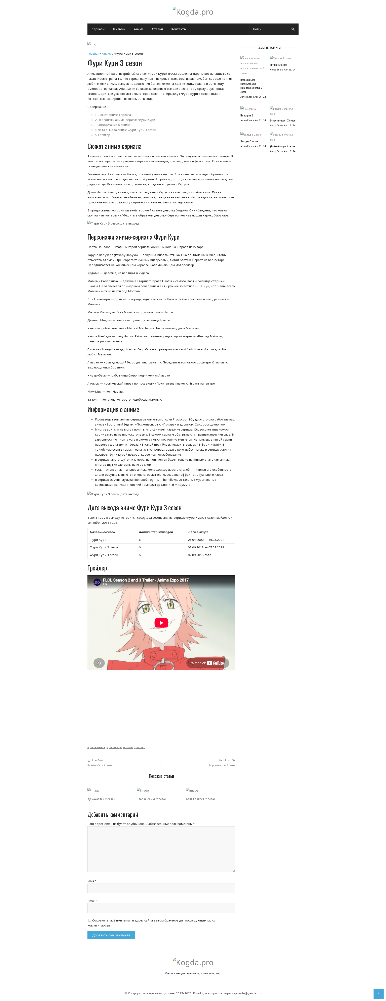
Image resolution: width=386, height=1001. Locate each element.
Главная (93, 53)
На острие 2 (246, 115)
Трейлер (102, 135)
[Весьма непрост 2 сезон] (283, 112)
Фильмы (119, 29)
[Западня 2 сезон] (253, 135)
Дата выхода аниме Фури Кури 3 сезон (125, 130)
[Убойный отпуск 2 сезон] (283, 138)
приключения (96, 747)
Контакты (178, 29)
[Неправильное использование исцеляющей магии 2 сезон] (253, 67)
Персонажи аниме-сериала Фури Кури (125, 120)
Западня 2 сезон (249, 141)
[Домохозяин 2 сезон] (93, 790)
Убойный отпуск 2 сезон (282, 146)
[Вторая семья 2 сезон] (143, 790)
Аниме (139, 29)
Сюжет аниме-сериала (113, 115)
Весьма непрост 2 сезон (282, 120)
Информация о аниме (112, 125)
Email (92, 901)
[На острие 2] (253, 109)
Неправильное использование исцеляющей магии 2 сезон (251, 86)
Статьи (157, 29)
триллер (139, 747)
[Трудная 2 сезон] (283, 59)
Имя (91, 881)
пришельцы (114, 747)
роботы (128, 747)
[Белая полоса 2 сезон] (192, 790)
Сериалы (98, 29)
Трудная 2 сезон (278, 65)
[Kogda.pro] (193, 11)
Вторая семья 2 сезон (151, 798)
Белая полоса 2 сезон (201, 798)
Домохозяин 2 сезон (101, 798)
